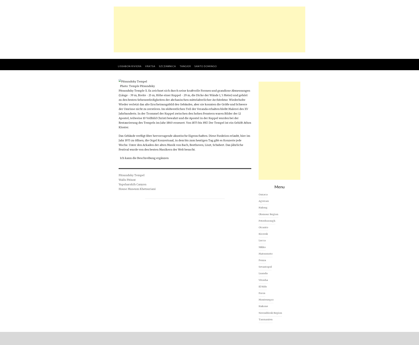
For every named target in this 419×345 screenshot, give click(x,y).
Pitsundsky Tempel (132, 175)
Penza (262, 260)
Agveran (264, 201)
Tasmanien (266, 319)
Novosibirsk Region (270, 312)
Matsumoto (266, 253)
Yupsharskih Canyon (132, 184)
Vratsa (150, 66)
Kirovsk (263, 233)
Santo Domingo (205, 66)
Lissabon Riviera (130, 66)
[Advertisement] (209, 29)
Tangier (185, 66)
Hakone (263, 306)
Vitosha (263, 280)
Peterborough (267, 220)
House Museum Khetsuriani (137, 189)
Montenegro (266, 299)
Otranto (263, 227)
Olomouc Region (268, 214)
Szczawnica (167, 66)
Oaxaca (263, 194)
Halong (263, 207)
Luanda (263, 273)
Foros (262, 293)
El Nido (263, 286)
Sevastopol (265, 266)
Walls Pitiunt (127, 179)
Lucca (262, 240)
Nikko (262, 247)
